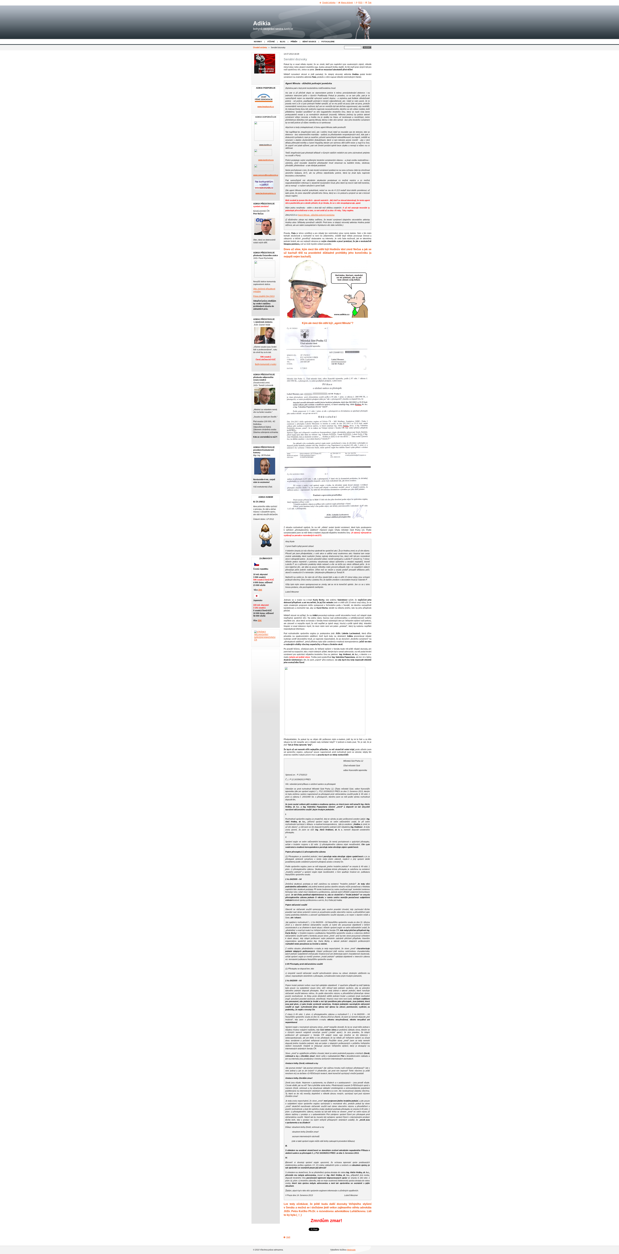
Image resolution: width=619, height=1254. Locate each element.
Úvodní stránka (260, 47)
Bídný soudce (309, 42)
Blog (282, 42)
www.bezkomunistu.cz (265, 193)
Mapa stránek (347, 2)
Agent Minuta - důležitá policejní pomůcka (316, 215)
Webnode (351, 1250)
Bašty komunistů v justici (265, 364)
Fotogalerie (327, 42)
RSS (360, 2)
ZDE (260, 590)
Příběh (294, 42)
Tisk (369, 2)
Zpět (288, 1237)
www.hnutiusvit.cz (265, 107)
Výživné (271, 42)
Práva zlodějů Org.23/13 (264, 296)
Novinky (258, 42)
